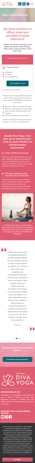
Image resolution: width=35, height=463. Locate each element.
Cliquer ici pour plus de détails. (18, 454)
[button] (27, 3)
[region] (17, 443)
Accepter (17, 459)
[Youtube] (2, 417)
